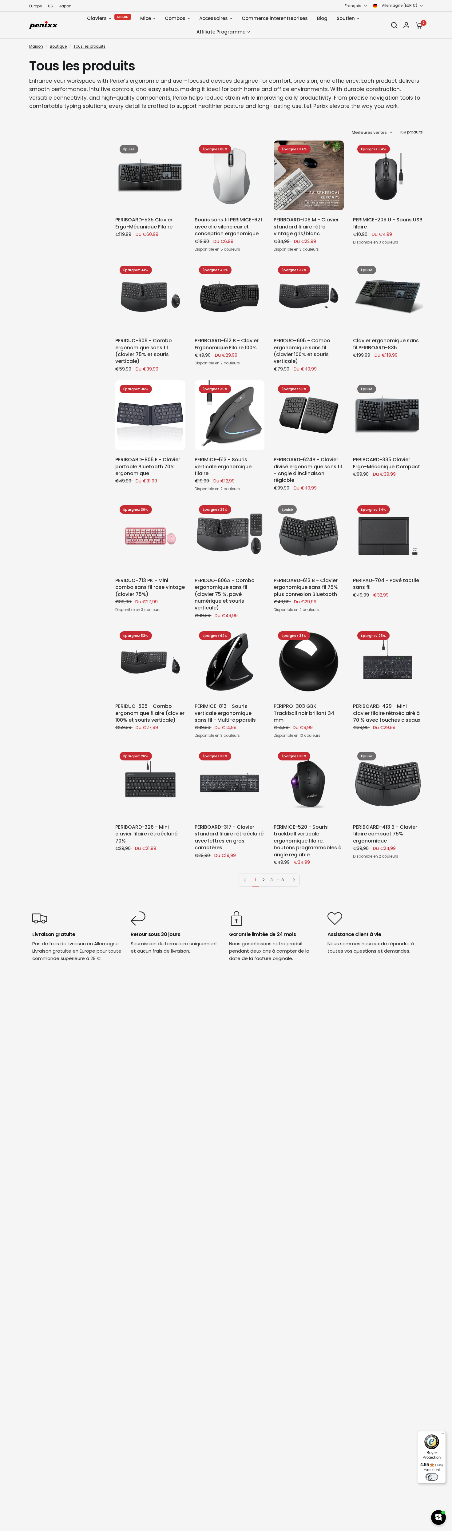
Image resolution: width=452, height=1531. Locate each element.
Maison (36, 46)
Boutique (58, 46)
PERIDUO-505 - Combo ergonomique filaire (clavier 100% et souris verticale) (149, 713)
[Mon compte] (406, 25)
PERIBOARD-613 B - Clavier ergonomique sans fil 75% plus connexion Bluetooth (306, 587)
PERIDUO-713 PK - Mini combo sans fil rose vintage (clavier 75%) (150, 587)
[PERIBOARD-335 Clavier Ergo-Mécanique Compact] (388, 415)
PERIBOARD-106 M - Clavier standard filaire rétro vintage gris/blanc (306, 226)
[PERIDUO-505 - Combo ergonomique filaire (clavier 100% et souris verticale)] (150, 662)
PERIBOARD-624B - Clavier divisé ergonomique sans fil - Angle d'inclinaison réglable (308, 470)
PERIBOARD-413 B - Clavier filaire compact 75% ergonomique (385, 834)
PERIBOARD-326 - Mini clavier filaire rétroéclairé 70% (146, 834)
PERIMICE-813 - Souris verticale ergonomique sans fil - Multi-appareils (225, 713)
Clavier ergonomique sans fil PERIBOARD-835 (386, 344)
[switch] (432, 1477)
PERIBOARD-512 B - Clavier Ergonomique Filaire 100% (227, 344)
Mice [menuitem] (145, 18)
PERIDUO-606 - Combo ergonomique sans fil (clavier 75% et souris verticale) (143, 351)
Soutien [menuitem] (346, 18)
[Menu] (442, 1434)
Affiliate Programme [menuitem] (220, 32)
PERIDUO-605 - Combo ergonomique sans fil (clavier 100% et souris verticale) (302, 351)
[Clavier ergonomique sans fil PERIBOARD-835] (388, 296)
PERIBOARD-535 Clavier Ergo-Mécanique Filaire (143, 223)
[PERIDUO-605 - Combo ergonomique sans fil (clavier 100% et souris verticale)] (309, 296)
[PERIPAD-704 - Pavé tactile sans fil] (388, 536)
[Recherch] (394, 25)
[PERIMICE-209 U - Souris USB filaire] (388, 176)
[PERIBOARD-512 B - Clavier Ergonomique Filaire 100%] (230, 296)
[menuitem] (37, 6)
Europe (35, 6)
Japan (65, 6)
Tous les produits (89, 46)
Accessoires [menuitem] (213, 18)
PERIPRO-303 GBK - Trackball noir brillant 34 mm (304, 713)
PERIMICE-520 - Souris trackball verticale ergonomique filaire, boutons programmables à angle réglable (308, 841)
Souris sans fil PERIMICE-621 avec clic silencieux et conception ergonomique (228, 226)
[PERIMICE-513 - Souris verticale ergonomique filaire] (230, 415)
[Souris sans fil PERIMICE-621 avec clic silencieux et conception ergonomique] (230, 176)
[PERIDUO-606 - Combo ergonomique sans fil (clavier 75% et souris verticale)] (150, 296)
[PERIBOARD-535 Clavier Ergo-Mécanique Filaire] (150, 176)
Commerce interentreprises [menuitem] (275, 18)
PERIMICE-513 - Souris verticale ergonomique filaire (223, 466)
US (50, 6)
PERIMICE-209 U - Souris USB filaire (387, 223)
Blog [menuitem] (322, 18)
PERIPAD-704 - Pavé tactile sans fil (386, 584)
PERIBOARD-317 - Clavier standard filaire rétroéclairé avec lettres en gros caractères (229, 837)
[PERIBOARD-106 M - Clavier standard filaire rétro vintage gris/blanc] (309, 176)
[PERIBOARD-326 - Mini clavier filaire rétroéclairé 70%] (150, 783)
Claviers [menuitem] (97, 18)
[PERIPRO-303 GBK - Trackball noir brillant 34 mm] (309, 662)
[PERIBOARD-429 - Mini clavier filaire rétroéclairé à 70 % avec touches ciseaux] (388, 662)
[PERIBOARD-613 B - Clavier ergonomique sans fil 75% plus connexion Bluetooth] (309, 536)
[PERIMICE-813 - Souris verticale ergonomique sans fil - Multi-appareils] (230, 662)
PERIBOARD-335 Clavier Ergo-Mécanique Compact (386, 463)
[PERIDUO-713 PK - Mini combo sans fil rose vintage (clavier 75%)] (150, 536)
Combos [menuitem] (175, 18)
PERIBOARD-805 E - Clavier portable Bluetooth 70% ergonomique (147, 466)
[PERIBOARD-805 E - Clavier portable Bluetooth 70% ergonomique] (150, 415)
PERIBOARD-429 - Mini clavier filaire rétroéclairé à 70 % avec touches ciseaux (386, 713)
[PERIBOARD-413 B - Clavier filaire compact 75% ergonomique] (388, 783)
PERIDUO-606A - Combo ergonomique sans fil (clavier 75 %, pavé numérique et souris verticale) (225, 594)
